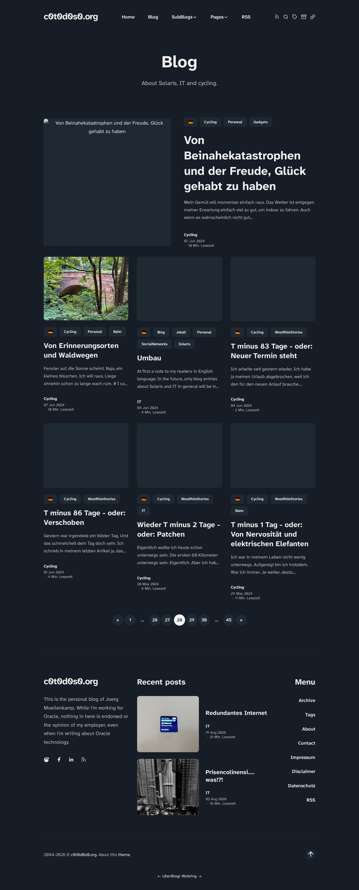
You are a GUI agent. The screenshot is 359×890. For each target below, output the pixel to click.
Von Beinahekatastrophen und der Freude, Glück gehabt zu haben (245, 163)
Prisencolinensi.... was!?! (230, 776)
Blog (153, 17)
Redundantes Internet (236, 713)
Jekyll (181, 332)
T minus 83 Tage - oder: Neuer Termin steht (271, 350)
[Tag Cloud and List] (294, 16)
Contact (306, 743)
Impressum (303, 757)
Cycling (210, 122)
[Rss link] (276, 17)
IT (139, 401)
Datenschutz (301, 786)
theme (124, 854)
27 (167, 620)
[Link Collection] (312, 16)
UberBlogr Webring (179, 875)
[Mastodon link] (47, 759)
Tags (310, 714)
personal (235, 122)
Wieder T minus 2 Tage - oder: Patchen (178, 529)
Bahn (117, 331)
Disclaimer (303, 771)
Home (128, 17)
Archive (307, 700)
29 (191, 620)
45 (229, 620)
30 (204, 620)
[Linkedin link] (71, 759)
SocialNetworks (154, 344)
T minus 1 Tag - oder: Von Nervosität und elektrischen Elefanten (270, 534)
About (308, 729)
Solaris (184, 344)
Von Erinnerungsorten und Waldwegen (81, 350)
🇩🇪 (190, 122)
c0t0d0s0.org (71, 16)
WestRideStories (288, 332)
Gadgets (261, 122)
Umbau (149, 358)
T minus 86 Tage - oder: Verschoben (84, 517)
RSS (246, 17)
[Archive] (303, 16)
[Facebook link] (59, 759)
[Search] (285, 16)
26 (155, 620)
